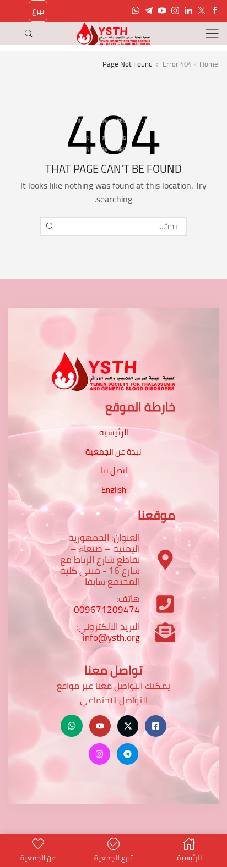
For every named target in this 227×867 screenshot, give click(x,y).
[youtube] (162, 11)
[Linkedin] (188, 11)
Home (208, 64)
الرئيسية (113, 432)
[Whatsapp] (135, 11)
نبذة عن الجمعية (113, 451)
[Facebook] (215, 11)
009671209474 (107, 610)
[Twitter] (202, 11)
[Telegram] (149, 11)
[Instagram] (175, 11)
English (113, 489)
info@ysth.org (111, 638)
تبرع (38, 11)
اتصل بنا (113, 470)
